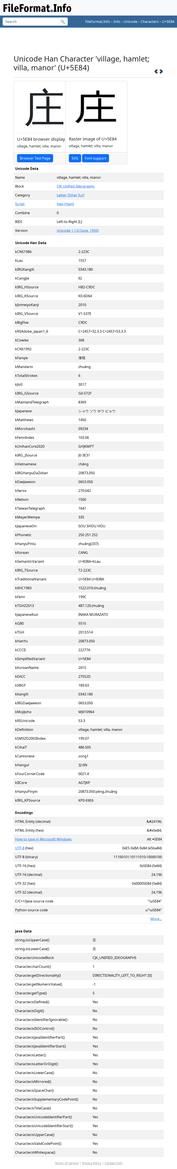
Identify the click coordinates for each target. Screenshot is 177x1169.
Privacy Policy (91, 1163)
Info (117, 21)
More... (156, 918)
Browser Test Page (35, 158)
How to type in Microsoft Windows (43, 839)
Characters (150, 21)
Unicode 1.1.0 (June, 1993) (78, 230)
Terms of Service (67, 1163)
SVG (75, 158)
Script (20, 204)
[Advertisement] (92, 41)
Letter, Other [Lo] (70, 195)
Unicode (130, 21)
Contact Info (113, 1163)
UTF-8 (19, 848)
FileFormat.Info (97, 21)
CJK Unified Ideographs (76, 186)
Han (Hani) (65, 204)
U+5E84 (168, 21)
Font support (95, 158)
